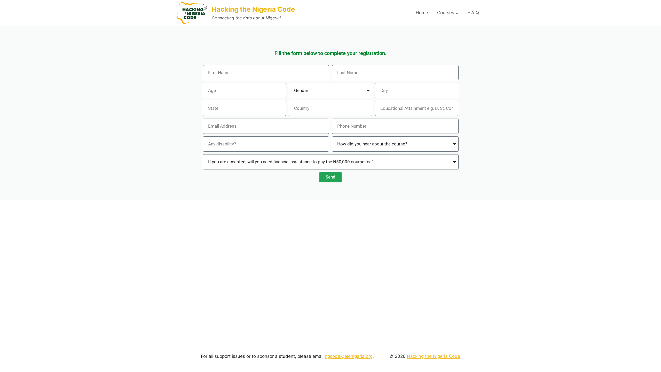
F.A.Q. (474, 12)
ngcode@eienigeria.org (349, 356)
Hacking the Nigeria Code (433, 356)
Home (422, 12)
